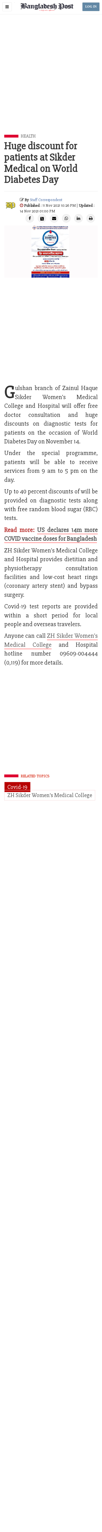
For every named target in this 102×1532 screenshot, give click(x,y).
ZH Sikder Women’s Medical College (49, 795)
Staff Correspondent (46, 199)
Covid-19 (17, 787)
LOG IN (91, 6)
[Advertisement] (51, 81)
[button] (7, 6)
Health (28, 136)
